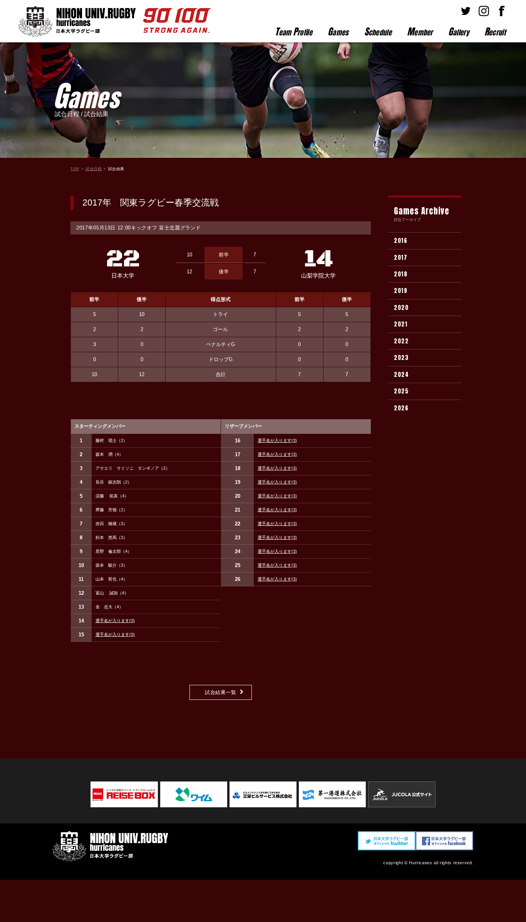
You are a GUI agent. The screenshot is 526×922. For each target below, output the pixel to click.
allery (458, 31)
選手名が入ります (115, 620)
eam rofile (293, 31)
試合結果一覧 (220, 692)
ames (338, 31)
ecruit (495, 31)
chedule (378, 31)
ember (420, 31)
